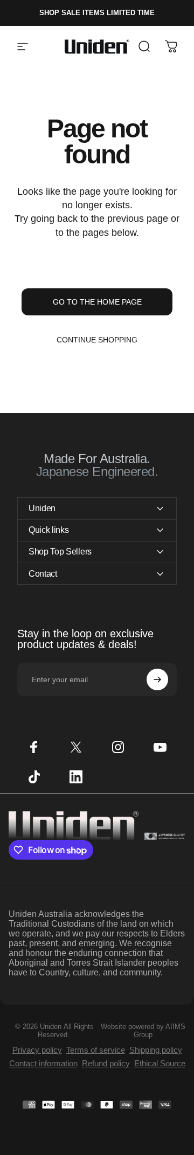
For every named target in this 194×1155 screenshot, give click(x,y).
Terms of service (95, 1049)
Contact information (43, 1063)
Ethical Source (159, 1063)
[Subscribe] (157, 679)
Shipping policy (155, 1049)
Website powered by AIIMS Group (143, 1030)
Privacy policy (37, 1049)
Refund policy (106, 1063)
